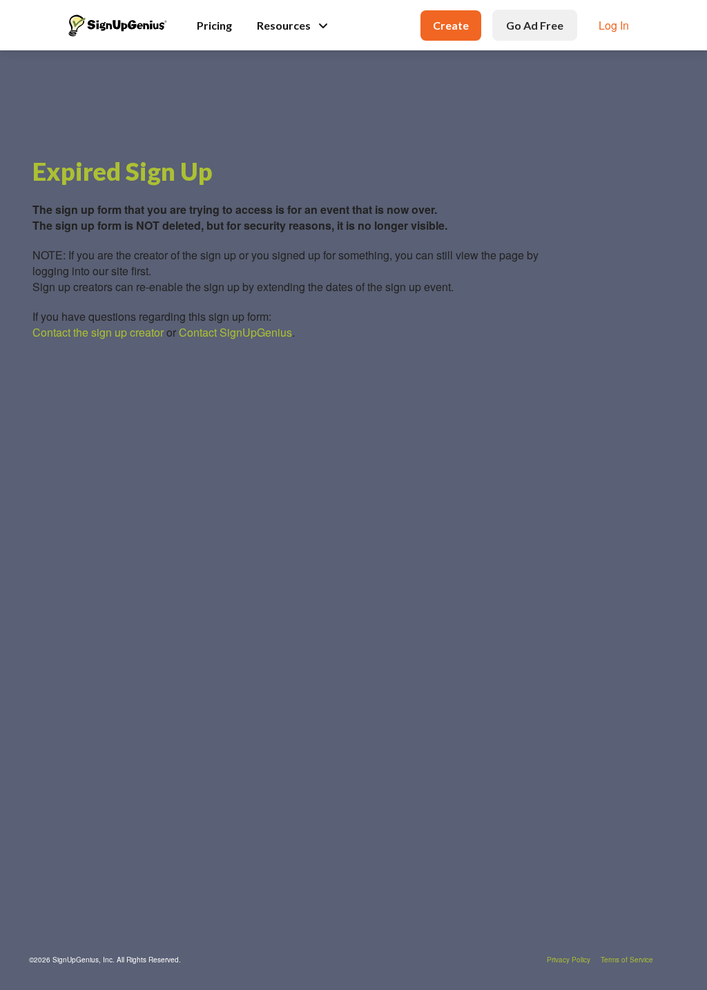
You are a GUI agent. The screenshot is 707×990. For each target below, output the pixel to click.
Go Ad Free (534, 25)
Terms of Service (627, 959)
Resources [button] (284, 25)
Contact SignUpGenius (235, 332)
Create (451, 25)
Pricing (214, 25)
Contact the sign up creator (98, 332)
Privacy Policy (568, 959)
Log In (614, 25)
